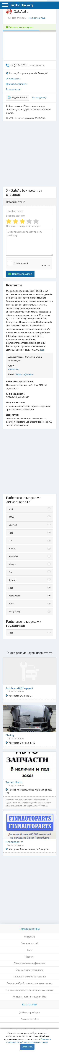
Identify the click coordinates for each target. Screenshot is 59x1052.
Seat (10, 587)
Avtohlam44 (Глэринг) (19, 688)
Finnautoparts (14, 841)
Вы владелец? (39, 97)
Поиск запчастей (29, 943)
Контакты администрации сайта (29, 996)
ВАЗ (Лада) (14, 611)
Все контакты (13, 89)
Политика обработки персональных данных (29, 983)
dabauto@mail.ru (18, 83)
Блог (29, 949)
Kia (10, 540)
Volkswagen (14, 595)
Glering (9, 735)
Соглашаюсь (27, 1046)
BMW (11, 516)
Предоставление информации (29, 963)
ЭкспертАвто (13, 782)
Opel (10, 572)
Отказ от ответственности (29, 969)
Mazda (11, 548)
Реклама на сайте (29, 1019)
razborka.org (22, 5)
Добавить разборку (29, 1012)
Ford (10, 532)
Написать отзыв (37, 17)
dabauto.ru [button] (14, 78)
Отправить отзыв (22, 274)
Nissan (11, 564)
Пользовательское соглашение (29, 976)
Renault (12, 579)
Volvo (11, 603)
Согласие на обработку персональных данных (29, 989)
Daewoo (12, 524)
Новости (29, 956)
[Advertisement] (29, 154)
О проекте (29, 936)
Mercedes (13, 556)
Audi (10, 509)
